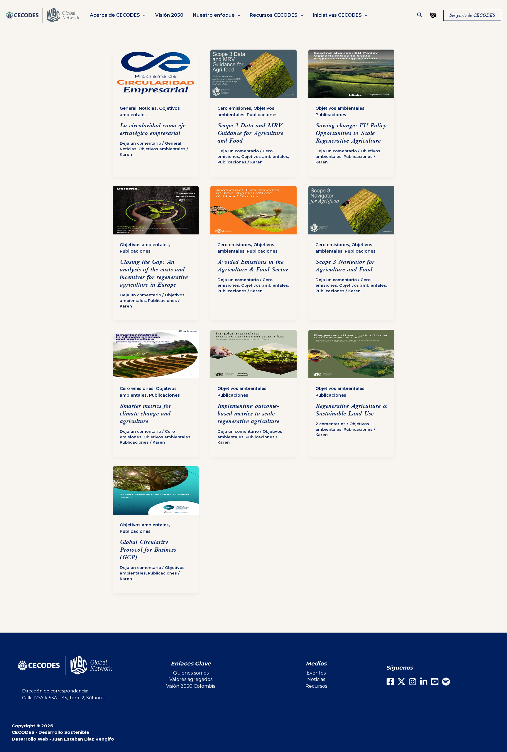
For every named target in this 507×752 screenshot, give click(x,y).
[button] (143, 15)
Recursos (316, 686)
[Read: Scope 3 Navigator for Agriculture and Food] (351, 210)
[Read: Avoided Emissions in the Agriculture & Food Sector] (253, 210)
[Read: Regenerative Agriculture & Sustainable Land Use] (351, 354)
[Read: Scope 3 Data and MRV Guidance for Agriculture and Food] (253, 74)
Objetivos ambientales (161, 148)
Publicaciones (262, 114)
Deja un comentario (140, 143)
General (128, 108)
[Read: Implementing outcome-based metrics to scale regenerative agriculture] (253, 354)
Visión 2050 (169, 15)
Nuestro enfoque (214, 15)
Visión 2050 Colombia (191, 686)
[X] (401, 681)
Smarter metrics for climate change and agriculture (145, 414)
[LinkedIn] (424, 681)
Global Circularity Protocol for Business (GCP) (148, 550)
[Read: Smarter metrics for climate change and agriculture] (156, 354)
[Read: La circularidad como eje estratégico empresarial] (156, 74)
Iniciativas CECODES (337, 15)
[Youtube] (435, 681)
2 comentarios (330, 423)
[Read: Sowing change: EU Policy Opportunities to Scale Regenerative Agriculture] (351, 74)
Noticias (148, 108)
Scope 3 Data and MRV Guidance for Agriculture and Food (250, 133)
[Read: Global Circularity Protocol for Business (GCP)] (156, 490)
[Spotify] (446, 681)
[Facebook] (390, 681)
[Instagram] (412, 681)
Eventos (316, 673)
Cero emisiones (234, 108)
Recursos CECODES (274, 15)
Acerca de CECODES (115, 15)
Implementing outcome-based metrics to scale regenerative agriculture (248, 414)
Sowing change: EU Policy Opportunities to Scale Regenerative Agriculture (351, 133)
